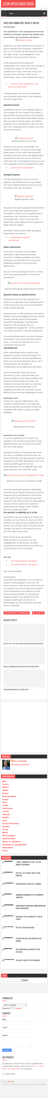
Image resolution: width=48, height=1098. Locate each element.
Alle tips (11, 1081)
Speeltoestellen (8, 838)
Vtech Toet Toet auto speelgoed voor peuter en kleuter (23, 643)
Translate (18, 1008)
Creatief (5, 811)
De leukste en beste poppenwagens (28, 960)
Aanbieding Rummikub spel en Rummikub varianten (29, 896)
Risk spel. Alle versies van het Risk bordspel (28, 874)
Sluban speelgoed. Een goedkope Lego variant (28, 939)
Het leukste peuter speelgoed (23, 561)
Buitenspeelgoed (9, 796)
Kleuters (5, 787)
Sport (4, 820)
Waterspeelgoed (8, 835)
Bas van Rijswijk (20, 761)
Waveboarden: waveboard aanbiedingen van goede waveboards (31, 907)
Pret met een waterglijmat (25, 927)
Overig (4, 850)
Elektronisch (7, 808)
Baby (4, 781)
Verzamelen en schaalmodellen (14, 844)
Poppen (5, 799)
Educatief (6, 814)
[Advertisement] (24, 727)
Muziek (5, 832)
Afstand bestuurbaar (10, 823)
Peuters (5, 784)
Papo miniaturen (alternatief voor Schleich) (28, 950)
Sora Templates (18, 1084)
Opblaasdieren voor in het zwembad (28, 884)
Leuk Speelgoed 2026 (18, 3)
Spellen (5, 790)
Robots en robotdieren (11, 841)
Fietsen (5, 829)
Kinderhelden (7, 847)
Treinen (5, 805)
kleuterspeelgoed (10, 613)
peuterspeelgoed (23, 613)
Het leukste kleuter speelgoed (24, 564)
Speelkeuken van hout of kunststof (16, 689)
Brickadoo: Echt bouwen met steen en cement (29, 917)
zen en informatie (18, 86)
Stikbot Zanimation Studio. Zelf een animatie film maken (28, 863)
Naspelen (5, 826)
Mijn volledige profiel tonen (20, 764)
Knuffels (5, 817)
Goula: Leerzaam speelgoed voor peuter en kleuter (21, 666)
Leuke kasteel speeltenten (22, 167)
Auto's (4, 802)
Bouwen (5, 793)
